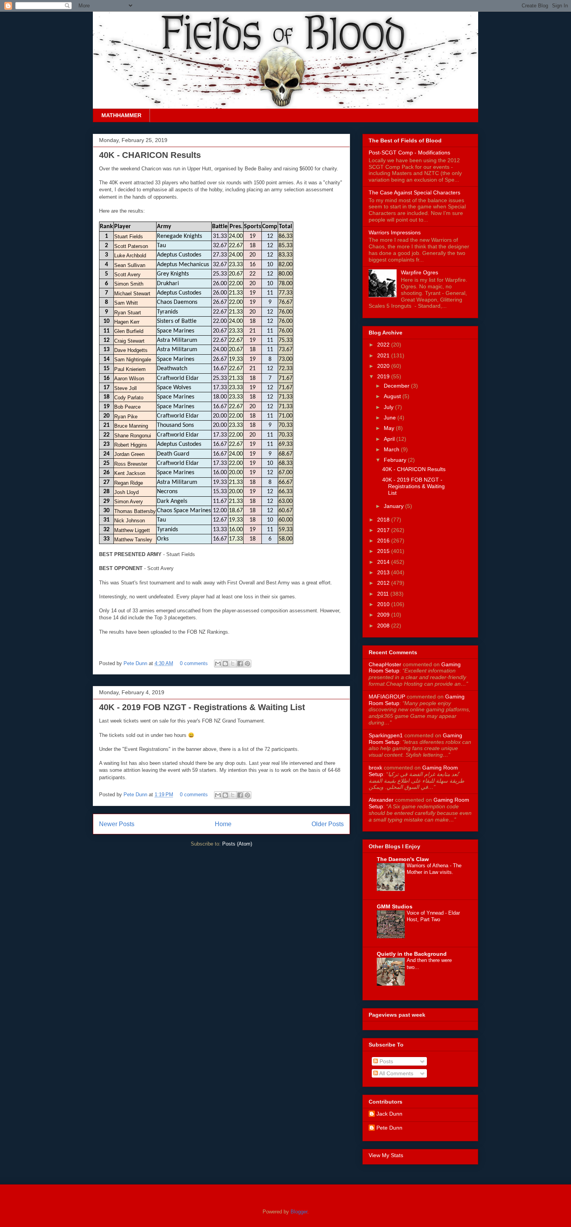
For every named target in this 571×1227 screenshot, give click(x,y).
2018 (384, 519)
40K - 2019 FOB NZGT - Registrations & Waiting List (202, 707)
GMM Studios (395, 906)
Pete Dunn (136, 663)
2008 (384, 625)
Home (223, 824)
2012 (384, 583)
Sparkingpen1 (386, 735)
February (396, 460)
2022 (384, 344)
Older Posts (328, 824)
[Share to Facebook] (240, 663)
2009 (384, 615)
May (390, 428)
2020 (384, 366)
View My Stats (386, 1155)
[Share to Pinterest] (247, 663)
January (394, 506)
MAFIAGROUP (387, 696)
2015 (384, 551)
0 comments (194, 663)
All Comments (395, 1073)
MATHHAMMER (121, 115)
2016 (384, 540)
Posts (385, 1061)
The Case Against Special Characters (414, 192)
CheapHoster (385, 664)
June (390, 417)
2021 (384, 355)
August (393, 396)
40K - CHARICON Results (150, 155)
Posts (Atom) (237, 844)
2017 (384, 530)
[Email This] (218, 663)
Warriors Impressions (395, 232)
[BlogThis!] (225, 663)
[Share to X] (233, 663)
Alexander (381, 800)
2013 (384, 572)
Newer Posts (116, 824)
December (397, 386)
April (390, 439)
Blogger (299, 1212)
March (392, 449)
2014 (384, 562)
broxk (375, 767)
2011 (383, 594)
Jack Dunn (389, 1114)
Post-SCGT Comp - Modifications (409, 152)
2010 (384, 604)
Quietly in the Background (412, 954)
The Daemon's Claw (403, 859)
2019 (384, 376)
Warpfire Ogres (419, 272)
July (389, 407)
